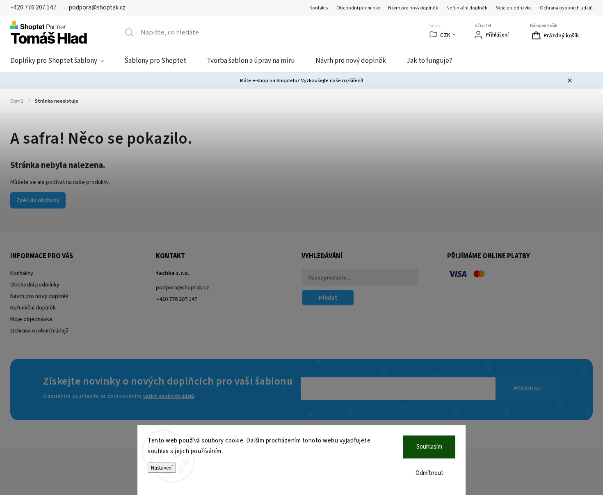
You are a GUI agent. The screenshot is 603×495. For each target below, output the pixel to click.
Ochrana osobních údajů (566, 8)
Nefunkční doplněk (466, 8)
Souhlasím (429, 446)
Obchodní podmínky (358, 8)
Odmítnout (429, 473)
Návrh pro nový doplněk (413, 8)
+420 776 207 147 (176, 299)
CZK (445, 35)
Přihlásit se (527, 389)
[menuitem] (62, 61)
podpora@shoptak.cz (182, 288)
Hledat (328, 297)
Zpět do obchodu (37, 200)
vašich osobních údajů (168, 396)
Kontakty (318, 8)
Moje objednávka (514, 8)
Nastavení (162, 468)
